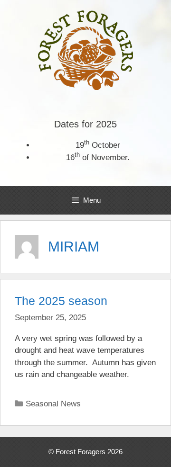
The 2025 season (61, 300)
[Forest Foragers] (85, 49)
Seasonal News (53, 403)
